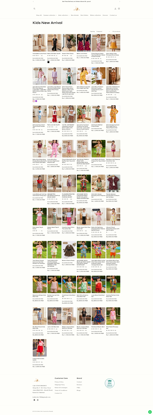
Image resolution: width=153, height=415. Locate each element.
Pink (34, 101)
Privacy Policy (59, 382)
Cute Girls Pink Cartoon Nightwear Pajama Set (53, 161)
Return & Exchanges (61, 387)
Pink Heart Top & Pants (38, 228)
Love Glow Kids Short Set (98, 295)
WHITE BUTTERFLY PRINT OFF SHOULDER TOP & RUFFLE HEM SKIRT (83, 162)
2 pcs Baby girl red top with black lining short (39, 194)
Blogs (79, 390)
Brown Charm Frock (68, 260)
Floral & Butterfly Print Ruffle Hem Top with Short (69, 161)
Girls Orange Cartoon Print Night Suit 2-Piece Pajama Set (112, 126)
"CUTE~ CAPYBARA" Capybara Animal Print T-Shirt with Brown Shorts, (68, 127)
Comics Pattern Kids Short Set (112, 295)
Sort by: (92, 31)
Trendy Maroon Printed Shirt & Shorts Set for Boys (112, 195)
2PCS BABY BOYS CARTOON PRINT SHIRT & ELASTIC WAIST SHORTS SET (83, 196)
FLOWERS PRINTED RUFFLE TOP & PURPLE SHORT (68, 195)
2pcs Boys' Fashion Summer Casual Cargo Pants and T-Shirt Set (97, 89)
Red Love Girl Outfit (53, 125)
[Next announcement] (120, 1)
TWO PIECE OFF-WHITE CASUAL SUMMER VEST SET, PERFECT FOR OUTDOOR (53, 263)
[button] (34, 8)
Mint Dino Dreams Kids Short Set (82, 295)
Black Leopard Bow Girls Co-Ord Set (83, 327)
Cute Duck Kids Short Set (68, 295)
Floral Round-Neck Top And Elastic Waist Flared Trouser (98, 55)
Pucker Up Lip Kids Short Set (53, 295)
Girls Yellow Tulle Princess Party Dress (112, 54)
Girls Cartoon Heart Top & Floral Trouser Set (39, 126)
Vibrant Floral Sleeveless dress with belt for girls (112, 229)
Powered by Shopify (48, 411)
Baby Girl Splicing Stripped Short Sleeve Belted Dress (98, 229)
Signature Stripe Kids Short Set (39, 295)
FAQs (78, 387)
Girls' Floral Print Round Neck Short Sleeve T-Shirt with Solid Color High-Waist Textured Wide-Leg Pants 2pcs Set (69, 90)
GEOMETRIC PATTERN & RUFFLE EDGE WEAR (53, 195)
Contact (79, 382)
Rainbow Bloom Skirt (98, 327)
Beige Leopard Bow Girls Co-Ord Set (68, 327)
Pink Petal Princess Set (112, 327)
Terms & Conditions (61, 390)
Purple (36, 101)
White (51, 62)
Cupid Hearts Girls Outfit (38, 359)
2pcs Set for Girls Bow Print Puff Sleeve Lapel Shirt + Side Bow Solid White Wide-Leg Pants (40, 89)
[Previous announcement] (33, 1)
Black (48, 62)
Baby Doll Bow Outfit (53, 53)
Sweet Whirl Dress (67, 53)
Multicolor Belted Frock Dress (96, 125)
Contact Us (58, 393)
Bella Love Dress (82, 53)
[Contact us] (150, 412)
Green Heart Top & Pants (53, 228)
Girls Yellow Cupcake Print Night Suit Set (83, 87)
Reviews (79, 385)
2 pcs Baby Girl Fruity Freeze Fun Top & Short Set (98, 161)
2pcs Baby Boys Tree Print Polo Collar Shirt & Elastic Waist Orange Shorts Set (113, 263)
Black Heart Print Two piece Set (83, 228)
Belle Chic (40, 411)
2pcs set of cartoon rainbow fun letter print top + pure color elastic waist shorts (83, 127)
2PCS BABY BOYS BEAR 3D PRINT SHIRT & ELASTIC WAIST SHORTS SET (84, 263)
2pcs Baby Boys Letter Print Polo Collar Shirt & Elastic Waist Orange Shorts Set (98, 263)
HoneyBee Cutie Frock (40, 53)
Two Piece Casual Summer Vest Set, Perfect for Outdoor (39, 262)
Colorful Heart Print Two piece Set (68, 228)
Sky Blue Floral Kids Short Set (39, 327)
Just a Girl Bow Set (53, 327)
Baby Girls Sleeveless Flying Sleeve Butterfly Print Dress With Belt (40, 161)
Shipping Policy (60, 385)
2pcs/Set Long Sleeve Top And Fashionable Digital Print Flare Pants (54, 89)
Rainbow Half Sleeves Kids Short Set (113, 160)
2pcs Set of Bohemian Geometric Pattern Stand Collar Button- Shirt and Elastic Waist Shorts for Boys (113, 89)
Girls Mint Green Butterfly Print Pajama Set (98, 195)
